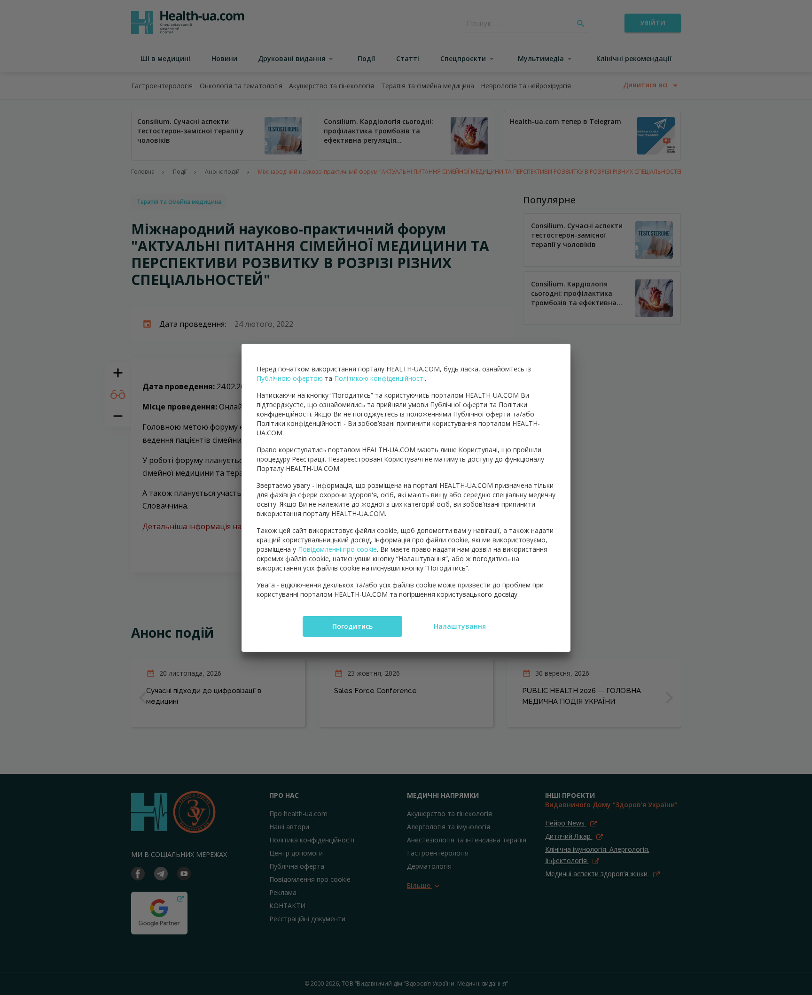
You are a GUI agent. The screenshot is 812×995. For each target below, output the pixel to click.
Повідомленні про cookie (337, 549)
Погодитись (352, 626)
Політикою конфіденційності (379, 378)
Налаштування (460, 626)
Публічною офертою (290, 378)
